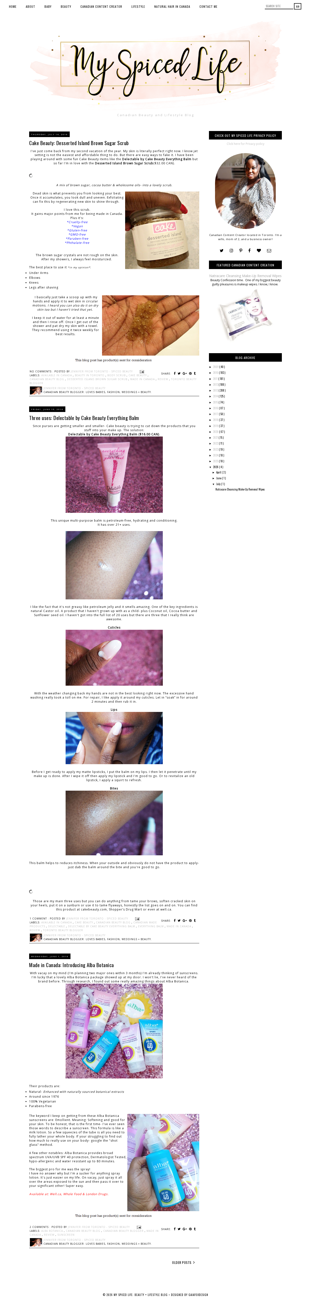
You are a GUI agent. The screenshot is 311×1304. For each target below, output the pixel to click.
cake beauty (138, 375)
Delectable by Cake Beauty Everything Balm (156, 159)
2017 (216, 414)
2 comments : (41, 1227)
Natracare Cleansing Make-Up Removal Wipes (245, 275)
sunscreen (66, 1234)
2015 (216, 402)
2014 (216, 396)
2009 (216, 367)
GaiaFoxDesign (198, 1295)
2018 (216, 420)
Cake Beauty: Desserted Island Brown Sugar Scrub (79, 143)
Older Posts (182, 1262)
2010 (216, 373)
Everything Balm (151, 926)
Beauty (66, 6)
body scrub (117, 375)
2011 (215, 379)
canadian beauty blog (47, 379)
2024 (216, 455)
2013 (216, 390)
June (219, 478)
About (30, 6)
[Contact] (269, 250)
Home (13, 6)
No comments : (42, 371)
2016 (216, 408)
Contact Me (208, 6)
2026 (216, 467)
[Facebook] (249, 250)
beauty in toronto (90, 375)
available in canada (57, 375)
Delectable (57, 926)
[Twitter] (222, 250)
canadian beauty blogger (124, 1231)
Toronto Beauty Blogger (63, 930)
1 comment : (40, 918)
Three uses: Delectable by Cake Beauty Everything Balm (84, 417)
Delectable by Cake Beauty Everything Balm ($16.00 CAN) (113, 434)
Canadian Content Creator (101, 6)
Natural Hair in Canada (172, 6)
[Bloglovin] (259, 250)
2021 (216, 437)
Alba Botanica (52, 1231)
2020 (216, 432)
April (219, 472)
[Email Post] (141, 371)
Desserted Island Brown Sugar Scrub (124, 163)
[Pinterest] (240, 250)
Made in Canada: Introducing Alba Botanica (71, 965)
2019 (216, 426)
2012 (216, 384)
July (218, 484)
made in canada (143, 379)
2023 (216, 449)
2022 (216, 443)
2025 (216, 461)
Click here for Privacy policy (245, 144)
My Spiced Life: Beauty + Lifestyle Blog (141, 1295)
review (163, 379)
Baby (48, 6)
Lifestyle (138, 6)
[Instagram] (231, 250)
